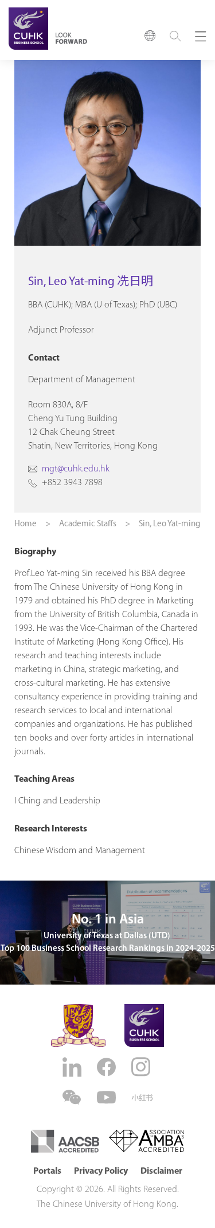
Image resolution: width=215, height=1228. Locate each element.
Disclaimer (161, 1171)
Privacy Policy (101, 1171)
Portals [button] (47, 1171)
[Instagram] (142, 1067)
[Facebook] (108, 1067)
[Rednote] (142, 1098)
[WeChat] (73, 1097)
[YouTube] (108, 1097)
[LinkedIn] (73, 1067)
